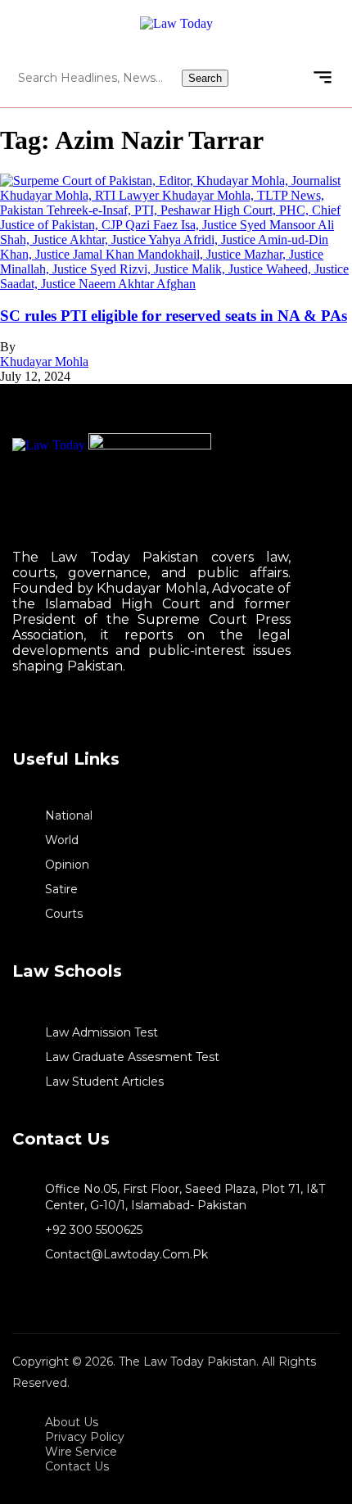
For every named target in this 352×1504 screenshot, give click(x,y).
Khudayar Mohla (44, 361)
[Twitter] (14, 714)
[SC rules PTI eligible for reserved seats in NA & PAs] (176, 284)
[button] (322, 77)
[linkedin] (29, 714)
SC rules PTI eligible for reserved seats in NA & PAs (173, 315)
